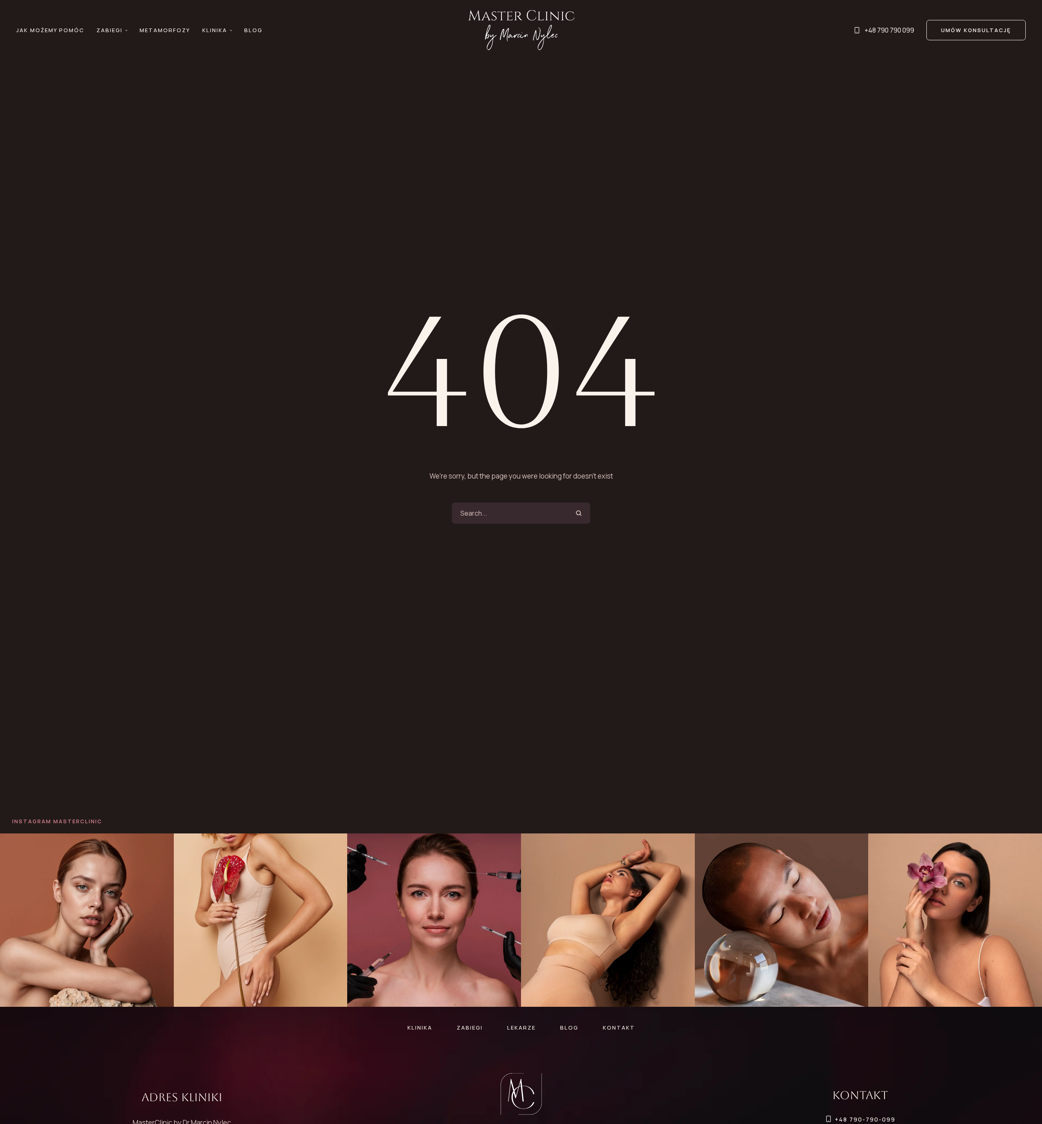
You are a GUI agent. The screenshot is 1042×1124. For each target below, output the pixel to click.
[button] (126, 30)
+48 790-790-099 (865, 1119)
